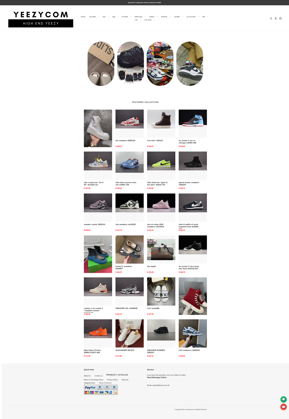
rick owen (147, 20)
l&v (136, 20)
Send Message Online (156, 377)
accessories (191, 17)
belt (203, 17)
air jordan (92, 17)
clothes (151, 17)
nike (104, 17)
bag (113, 17)
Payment (125, 380)
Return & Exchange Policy (93, 380)
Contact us (99, 376)
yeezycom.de (190, 409)
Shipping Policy (89, 383)
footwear (164, 17)
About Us (87, 376)
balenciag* (138, 17)
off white (125, 17)
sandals (177, 17)
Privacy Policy (112, 380)
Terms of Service (105, 383)
